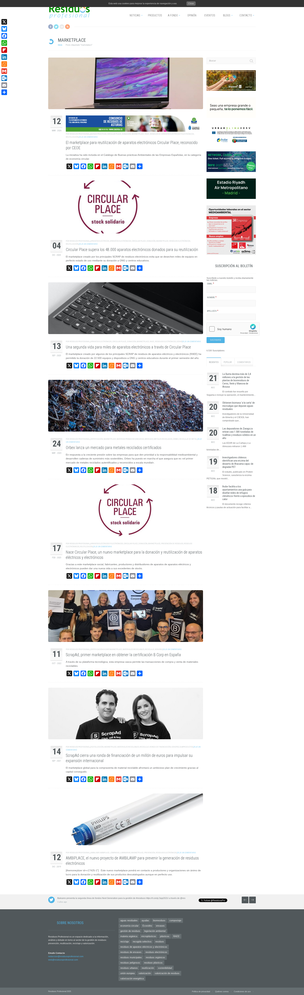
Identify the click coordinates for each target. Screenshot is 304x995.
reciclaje (149, 649)
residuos (159, 941)
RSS (67, 26)
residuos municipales (131, 957)
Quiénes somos (222, 991)
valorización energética (132, 978)
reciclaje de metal (188, 439)
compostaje (175, 920)
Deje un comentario (88, 137)
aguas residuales (129, 920)
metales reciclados (163, 439)
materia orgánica (128, 936)
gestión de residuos (130, 931)
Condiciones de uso (242, 991)
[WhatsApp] (4, 42)
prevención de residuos (172, 543)
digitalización (97, 747)
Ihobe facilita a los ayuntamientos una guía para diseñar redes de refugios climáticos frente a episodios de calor (238, 493)
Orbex (176, 439)
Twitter (56, 26)
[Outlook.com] (4, 78)
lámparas (114, 853)
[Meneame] (4, 64)
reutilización (72, 137)
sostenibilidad (165, 968)
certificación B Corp (99, 649)
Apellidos (212, 311)
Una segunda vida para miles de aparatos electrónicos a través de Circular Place (128, 347)
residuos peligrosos (130, 962)
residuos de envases (130, 952)
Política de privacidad (201, 991)
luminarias (125, 853)
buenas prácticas (98, 134)
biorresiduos (159, 920)
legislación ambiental (155, 931)
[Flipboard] (4, 50)
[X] (4, 21)
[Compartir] (4, 92)
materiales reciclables (133, 649)
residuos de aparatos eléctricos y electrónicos (172, 134)
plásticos (164, 936)
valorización (145, 973)
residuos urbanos (129, 968)
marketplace (138, 134)
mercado (149, 439)
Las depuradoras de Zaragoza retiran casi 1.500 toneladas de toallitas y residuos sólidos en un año (239, 433)
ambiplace (104, 853)
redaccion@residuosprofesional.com (65, 956)
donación (126, 134)
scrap (179, 341)
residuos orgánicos (155, 957)
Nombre (212, 297)
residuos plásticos (153, 962)
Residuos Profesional (80, 134)
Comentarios (244, 362)
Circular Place (114, 134)
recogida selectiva (142, 941)
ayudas (145, 920)
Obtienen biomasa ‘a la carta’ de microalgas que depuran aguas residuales (238, 406)
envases (160, 925)
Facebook (50, 26)
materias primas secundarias (130, 439)
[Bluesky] (4, 28)
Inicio (60, 45)
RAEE (147, 134)
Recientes (213, 362)
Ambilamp (94, 853)
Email (210, 284)
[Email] (4, 85)
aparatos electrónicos (120, 241)
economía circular (129, 925)
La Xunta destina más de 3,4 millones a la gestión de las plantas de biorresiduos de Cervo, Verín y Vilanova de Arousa (236, 380)
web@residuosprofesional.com (63, 960)
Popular (228, 362)
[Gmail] (4, 71)
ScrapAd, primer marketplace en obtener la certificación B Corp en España (123, 654)
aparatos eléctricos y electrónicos (106, 543)
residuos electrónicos (179, 241)
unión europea (127, 973)
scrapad (158, 649)
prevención (149, 853)
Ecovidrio (147, 925)
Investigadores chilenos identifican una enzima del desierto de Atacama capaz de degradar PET (237, 462)
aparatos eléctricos (99, 241)
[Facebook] (4, 35)
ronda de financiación (160, 747)
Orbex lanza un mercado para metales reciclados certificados (113, 447)
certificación (96, 439)
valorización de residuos (167, 973)
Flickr (61, 26)
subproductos (186, 747)
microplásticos (148, 936)
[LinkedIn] (4, 57)
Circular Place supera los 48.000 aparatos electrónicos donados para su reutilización (132, 249)
